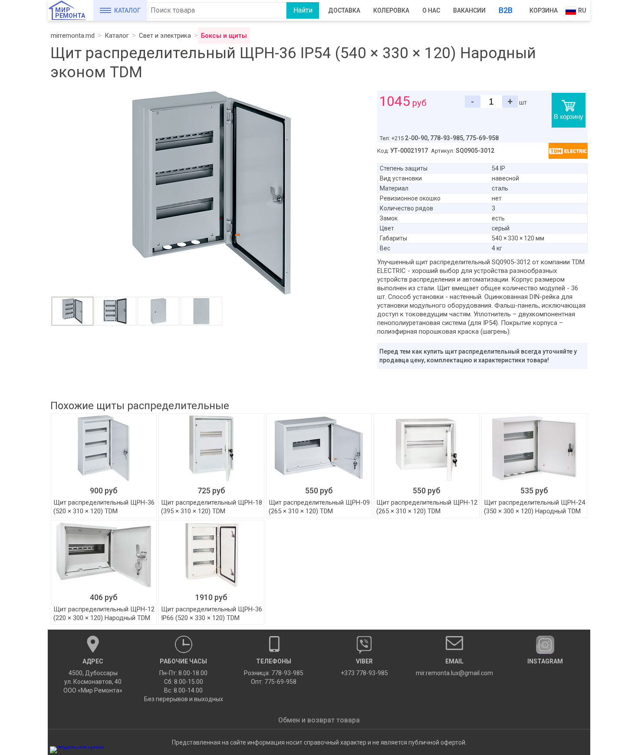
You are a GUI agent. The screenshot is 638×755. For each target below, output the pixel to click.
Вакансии (469, 10)
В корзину (568, 116)
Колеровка (391, 10)
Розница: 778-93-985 (273, 673)
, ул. (92, 676)
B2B (506, 10)
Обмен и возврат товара (319, 720)
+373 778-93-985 (364, 667)
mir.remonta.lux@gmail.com (454, 667)
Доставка (344, 10)
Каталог (127, 10)
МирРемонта (70, 13)
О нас (431, 10)
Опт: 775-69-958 (273, 681)
